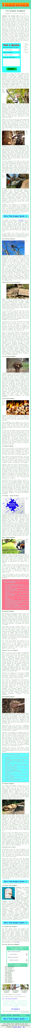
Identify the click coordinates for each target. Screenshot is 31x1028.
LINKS (17, 8)
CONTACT (23, 8)
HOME (13, 8)
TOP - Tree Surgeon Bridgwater (9, 998)
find (6, 928)
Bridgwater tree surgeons (22, 887)
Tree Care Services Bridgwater (10, 944)
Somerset (22, 915)
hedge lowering (24, 913)
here (18, 942)
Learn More (17, 1027)
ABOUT (20, 8)
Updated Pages (16, 1015)
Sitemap (3, 1015)
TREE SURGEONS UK (15, 1009)
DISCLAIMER (27, 8)
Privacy (28, 1015)
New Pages (9, 1015)
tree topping (20, 893)
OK (24, 1027)
